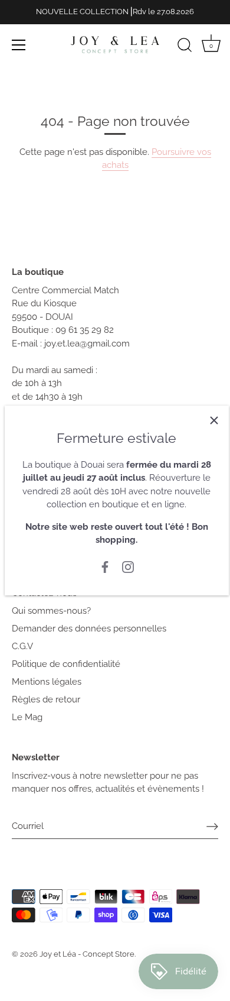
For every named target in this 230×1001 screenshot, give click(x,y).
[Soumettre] (212, 826)
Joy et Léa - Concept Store (87, 954)
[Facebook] (105, 566)
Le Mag (27, 717)
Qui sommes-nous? (51, 610)
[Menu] (19, 45)
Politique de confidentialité (66, 664)
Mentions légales (46, 681)
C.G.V (22, 646)
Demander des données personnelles (89, 628)
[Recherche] (185, 47)
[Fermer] (214, 420)
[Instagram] (128, 566)
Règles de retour (46, 699)
